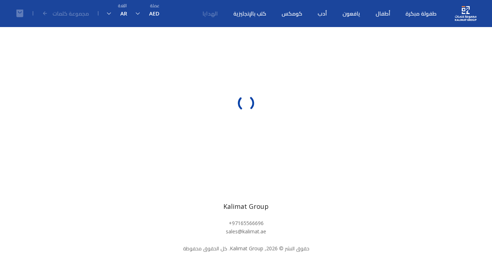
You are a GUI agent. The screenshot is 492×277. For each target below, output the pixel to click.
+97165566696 (246, 223)
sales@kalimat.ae (246, 231)
